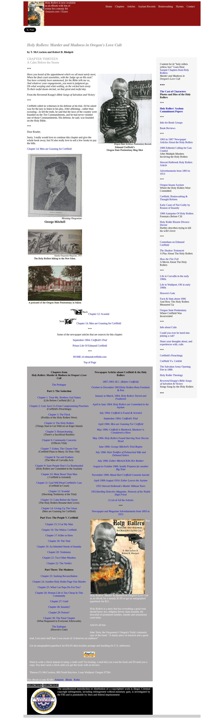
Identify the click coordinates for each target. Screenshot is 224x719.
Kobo (77, 679)
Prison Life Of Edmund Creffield (90, 345)
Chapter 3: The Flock (59, 414)
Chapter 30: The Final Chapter (59, 618)
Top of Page (89, 362)
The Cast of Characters (173, 91)
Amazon (59, 679)
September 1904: (90, 340)
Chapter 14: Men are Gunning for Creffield (49, 148)
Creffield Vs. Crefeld (171, 361)
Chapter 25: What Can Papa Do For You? (59, 587)
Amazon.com (52, 11)
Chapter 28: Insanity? (59, 607)
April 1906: (120, 424)
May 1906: (120, 431)
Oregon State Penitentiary (173, 310)
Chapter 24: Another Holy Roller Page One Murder (59, 581)
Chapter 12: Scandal (98, 314)
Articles (131, 6)
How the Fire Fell (169, 259)
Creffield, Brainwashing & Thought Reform (173, 198)
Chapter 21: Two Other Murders (59, 557)
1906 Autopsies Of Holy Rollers (176, 213)
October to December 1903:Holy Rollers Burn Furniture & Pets (121, 389)
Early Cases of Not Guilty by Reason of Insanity (175, 206)
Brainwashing (165, 6)
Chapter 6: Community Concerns (59, 440)
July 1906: (121, 454)
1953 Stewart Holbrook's (120, 486)
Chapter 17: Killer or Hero (59, 535)
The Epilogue (59, 626)
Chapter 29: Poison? (59, 612)
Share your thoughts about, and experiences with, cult (176, 343)
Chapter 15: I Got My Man (59, 524)
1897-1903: (121, 381)
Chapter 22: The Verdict (59, 563)
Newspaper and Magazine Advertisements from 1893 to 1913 (121, 513)
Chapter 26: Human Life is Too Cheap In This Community (59, 594)
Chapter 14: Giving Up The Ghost (59, 508)
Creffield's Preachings (171, 355)
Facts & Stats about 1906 (173, 298)
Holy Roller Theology (171, 375)
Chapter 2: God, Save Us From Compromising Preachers (59, 406)
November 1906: (120, 474)
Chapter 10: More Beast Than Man (59, 474)
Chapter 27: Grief (59, 601)
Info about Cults (168, 327)
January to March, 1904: (120, 397)
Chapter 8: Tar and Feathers (59, 457)
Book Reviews (167, 128)
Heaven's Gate (167, 293)
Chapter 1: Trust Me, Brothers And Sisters (59, 397)
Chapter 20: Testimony (59, 552)
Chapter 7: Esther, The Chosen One (59, 448)
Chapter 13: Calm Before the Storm (59, 499)
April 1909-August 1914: (120, 480)
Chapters (119, 6)
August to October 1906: (120, 468)
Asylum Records (146, 6)
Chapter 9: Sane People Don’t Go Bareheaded (59, 465)
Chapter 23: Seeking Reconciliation (59, 576)
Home (109, 6)
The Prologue (59, 384)
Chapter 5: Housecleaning (59, 431)
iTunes (64, 11)
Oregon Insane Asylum (172, 185)
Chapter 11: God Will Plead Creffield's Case (59, 482)
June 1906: (120, 446)
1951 (120, 493)
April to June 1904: (120, 406)
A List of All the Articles (120, 500)
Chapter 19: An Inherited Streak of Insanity (59, 546)
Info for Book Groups (171, 122)
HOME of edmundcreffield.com (89, 356)
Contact (191, 6)
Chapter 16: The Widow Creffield (59, 529)
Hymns (179, 6)
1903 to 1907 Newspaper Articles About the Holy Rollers (176, 141)
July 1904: (121, 412)
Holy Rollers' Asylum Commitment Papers (171, 110)
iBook (68, 679)
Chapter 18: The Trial (59, 541)
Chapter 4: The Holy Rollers (59, 423)
